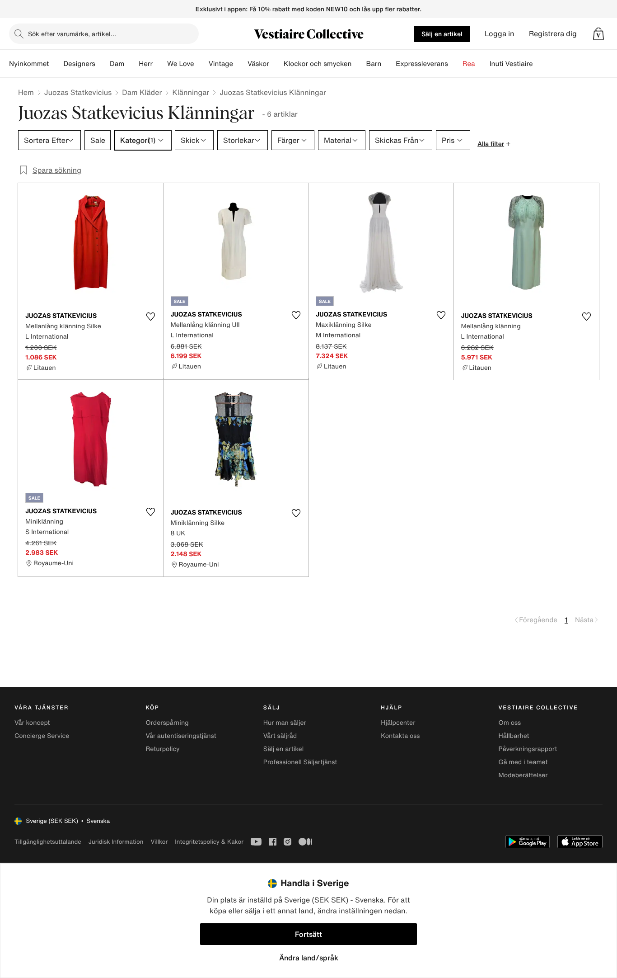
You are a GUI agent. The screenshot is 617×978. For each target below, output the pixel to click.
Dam (117, 64)
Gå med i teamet (523, 762)
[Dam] (131, 63)
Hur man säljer (284, 723)
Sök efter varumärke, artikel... (72, 33)
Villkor (159, 841)
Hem (26, 92)
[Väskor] (276, 63)
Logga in (499, 33)
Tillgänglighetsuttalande (47, 841)
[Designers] (102, 63)
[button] (598, 34)
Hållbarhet (514, 736)
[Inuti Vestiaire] (540, 63)
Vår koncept (32, 723)
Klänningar (190, 92)
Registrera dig (553, 33)
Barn (373, 64)
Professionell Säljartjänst (300, 762)
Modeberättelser (523, 775)
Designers (79, 64)
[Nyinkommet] (56, 63)
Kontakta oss (400, 736)
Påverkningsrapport (528, 749)
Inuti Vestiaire (511, 64)
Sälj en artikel (442, 33)
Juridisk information (116, 841)
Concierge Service (41, 736)
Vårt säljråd (280, 736)
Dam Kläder (142, 92)
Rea (469, 64)
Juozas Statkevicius (78, 92)
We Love (180, 64)
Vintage (221, 64)
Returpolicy (162, 749)
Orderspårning (166, 723)
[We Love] (201, 63)
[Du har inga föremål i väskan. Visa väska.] (598, 34)
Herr (146, 64)
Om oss (510, 723)
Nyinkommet (29, 64)
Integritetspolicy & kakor (209, 841)
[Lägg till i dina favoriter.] (150, 316)
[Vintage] (240, 63)
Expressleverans (422, 64)
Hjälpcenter (398, 723)
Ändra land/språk (308, 957)
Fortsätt (308, 934)
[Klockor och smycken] (358, 63)
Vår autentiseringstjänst (180, 736)
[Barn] (388, 63)
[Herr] (160, 63)
